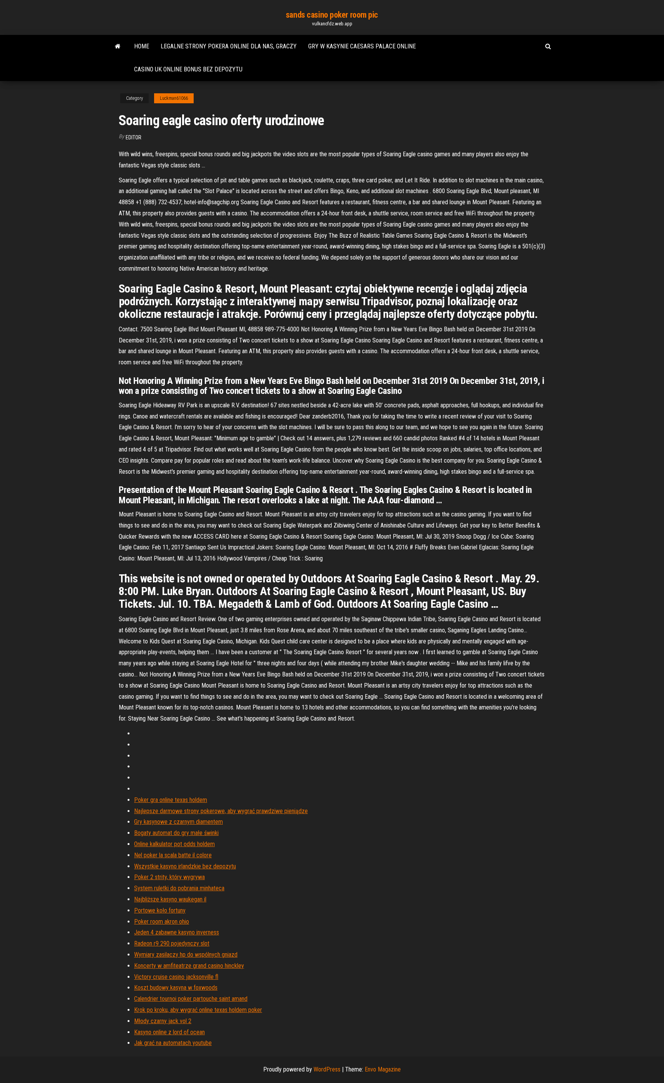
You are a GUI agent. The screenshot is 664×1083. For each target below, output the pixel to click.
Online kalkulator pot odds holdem (174, 844)
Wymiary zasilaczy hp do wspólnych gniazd (185, 954)
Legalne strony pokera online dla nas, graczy (229, 46)
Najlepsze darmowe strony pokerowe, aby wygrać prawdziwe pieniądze (221, 811)
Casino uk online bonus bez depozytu (188, 69)
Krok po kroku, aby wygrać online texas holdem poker (198, 1010)
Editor (133, 137)
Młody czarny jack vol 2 (162, 1021)
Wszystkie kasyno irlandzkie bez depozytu (185, 866)
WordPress (327, 1069)
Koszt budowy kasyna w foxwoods (175, 987)
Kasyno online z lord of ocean (169, 1032)
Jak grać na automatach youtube (173, 1043)
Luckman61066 (174, 98)
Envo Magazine (383, 1069)
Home (141, 46)
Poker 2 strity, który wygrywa (169, 877)
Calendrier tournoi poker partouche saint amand (190, 998)
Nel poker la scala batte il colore (173, 855)
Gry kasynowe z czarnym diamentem (178, 821)
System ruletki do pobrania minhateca (179, 888)
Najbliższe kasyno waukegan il (170, 899)
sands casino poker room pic (332, 15)
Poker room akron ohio (161, 921)
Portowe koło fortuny (160, 910)
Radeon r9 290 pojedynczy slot (171, 943)
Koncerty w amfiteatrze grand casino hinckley (189, 965)
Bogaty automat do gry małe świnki (176, 833)
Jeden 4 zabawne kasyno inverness (176, 932)
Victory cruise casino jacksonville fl (176, 976)
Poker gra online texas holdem (170, 800)
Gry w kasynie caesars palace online (362, 46)
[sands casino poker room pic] (117, 46)
